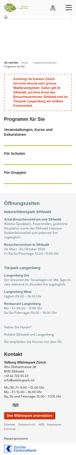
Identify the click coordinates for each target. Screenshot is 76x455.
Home (24, 63)
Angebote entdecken (45, 63)
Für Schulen (14, 154)
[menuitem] (11, 424)
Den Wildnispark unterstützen (29, 415)
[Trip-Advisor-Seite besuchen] (16, 405)
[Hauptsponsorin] (20, 449)
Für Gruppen (15, 173)
